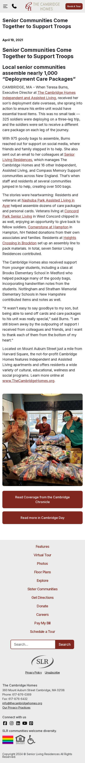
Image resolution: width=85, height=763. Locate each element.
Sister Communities (42, 589)
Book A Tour (74, 6)
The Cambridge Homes (42, 6)
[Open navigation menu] (6, 6)
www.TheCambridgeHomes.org (28, 381)
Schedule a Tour (42, 631)
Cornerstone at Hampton (48, 227)
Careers (42, 614)
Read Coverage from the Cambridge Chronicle (42, 499)
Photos (42, 563)
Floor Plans (42, 572)
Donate (42, 606)
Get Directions (42, 597)
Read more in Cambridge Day (42, 518)
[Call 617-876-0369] (14, 6)
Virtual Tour (42, 555)
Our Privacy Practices (16, 707)
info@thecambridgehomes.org (22, 703)
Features (42, 546)
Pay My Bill (42, 623)
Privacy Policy (33, 672)
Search (65, 644)
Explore (42, 580)
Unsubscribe (52, 672)
